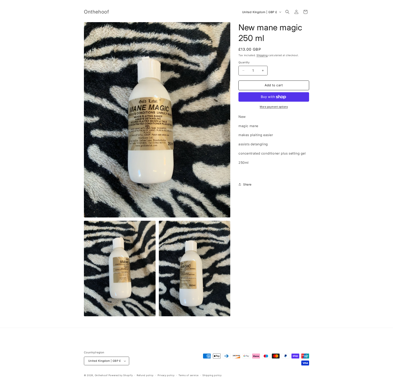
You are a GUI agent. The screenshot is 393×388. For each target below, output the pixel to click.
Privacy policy (166, 375)
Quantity (244, 62)
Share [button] (247, 184)
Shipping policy (212, 375)
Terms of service (188, 375)
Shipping (262, 55)
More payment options (274, 106)
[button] (287, 11)
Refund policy (145, 375)
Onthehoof (101, 375)
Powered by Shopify (120, 375)
